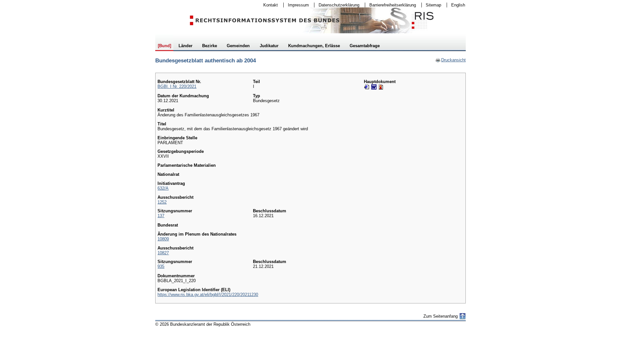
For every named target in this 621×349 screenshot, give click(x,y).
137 (161, 215)
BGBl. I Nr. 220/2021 (177, 86)
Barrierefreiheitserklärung (390, 5)
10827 (163, 252)
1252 (162, 202)
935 (161, 266)
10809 (163, 239)
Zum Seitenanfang (440, 316)
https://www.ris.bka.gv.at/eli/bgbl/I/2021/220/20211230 (208, 294)
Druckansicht (450, 60)
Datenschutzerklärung (336, 5)
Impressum (296, 5)
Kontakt (268, 5)
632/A (163, 188)
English (458, 5)
